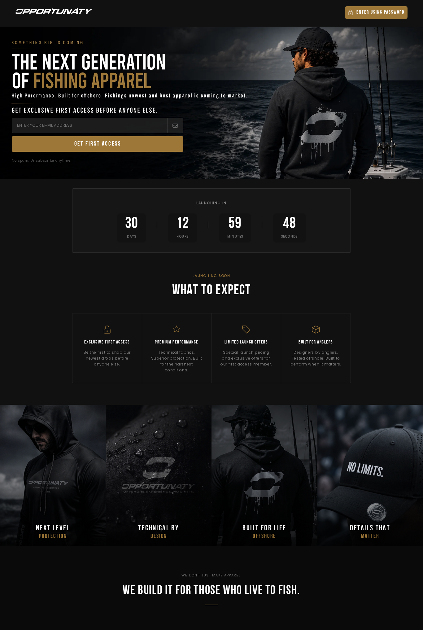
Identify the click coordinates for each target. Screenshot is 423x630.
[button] (376, 12)
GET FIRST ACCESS (97, 144)
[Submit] (175, 125)
